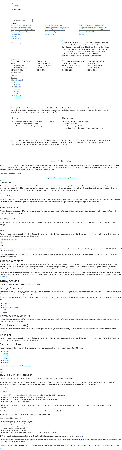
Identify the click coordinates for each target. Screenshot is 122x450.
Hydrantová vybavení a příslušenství (91, 25)
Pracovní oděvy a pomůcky (20, 32)
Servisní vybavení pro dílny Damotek (57, 28)
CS (15, 9)
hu (18, 9)
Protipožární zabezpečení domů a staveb (93, 28)
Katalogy (57, 14)
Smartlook (6, 360)
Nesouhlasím (62, 178)
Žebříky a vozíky (50, 32)
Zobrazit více (16, 38)
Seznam (5, 358)
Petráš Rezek (26, 366)
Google (5, 354)
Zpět (1, 370)
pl (21, 9)
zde (87, 275)
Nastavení (72, 178)
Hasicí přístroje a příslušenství (21, 25)
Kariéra (69, 14)
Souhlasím (13, 240)
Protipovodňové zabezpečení (55, 30)
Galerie (63, 14)
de (20, 9)
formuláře (3, 277)
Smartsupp (6, 362)
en (16, 9)
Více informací (5, 240)
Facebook (6, 352)
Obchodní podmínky (18, 80)
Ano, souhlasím (51, 178)
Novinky (14, 36)
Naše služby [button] (47, 14)
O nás (40, 14)
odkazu (79, 436)
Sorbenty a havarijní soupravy (21, 28)
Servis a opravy (50, 34)
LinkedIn (6, 356)
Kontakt (76, 14)
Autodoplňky (15, 34)
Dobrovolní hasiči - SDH (87, 32)
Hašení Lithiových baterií (53, 25)
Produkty (33, 14)
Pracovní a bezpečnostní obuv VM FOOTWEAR (94, 30)
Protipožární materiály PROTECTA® (23, 30)
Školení (81, 34)
